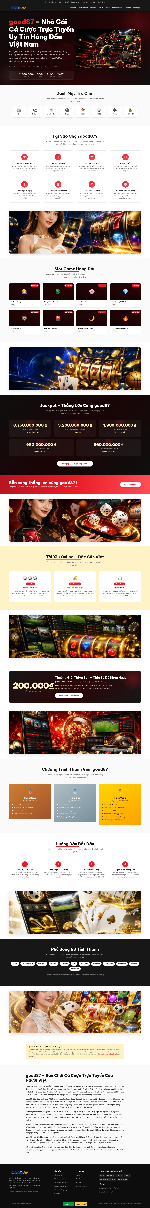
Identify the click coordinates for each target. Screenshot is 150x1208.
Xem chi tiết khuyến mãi (69, 695)
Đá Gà (101, 8)
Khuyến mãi (83, 8)
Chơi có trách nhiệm (61, 1186)
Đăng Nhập (81, 1204)
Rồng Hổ (93, 8)
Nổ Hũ (108, 8)
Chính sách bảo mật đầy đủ (107, 1054)
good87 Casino (117, 8)
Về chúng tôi (58, 1175)
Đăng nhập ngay (131, 484)
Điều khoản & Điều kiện (61, 1179)
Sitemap (57, 1193)
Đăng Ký (68, 1204)
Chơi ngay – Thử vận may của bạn (75, 464)
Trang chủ (73, 8)
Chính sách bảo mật (61, 1182)
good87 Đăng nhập (133, 8)
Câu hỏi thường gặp (60, 1190)
